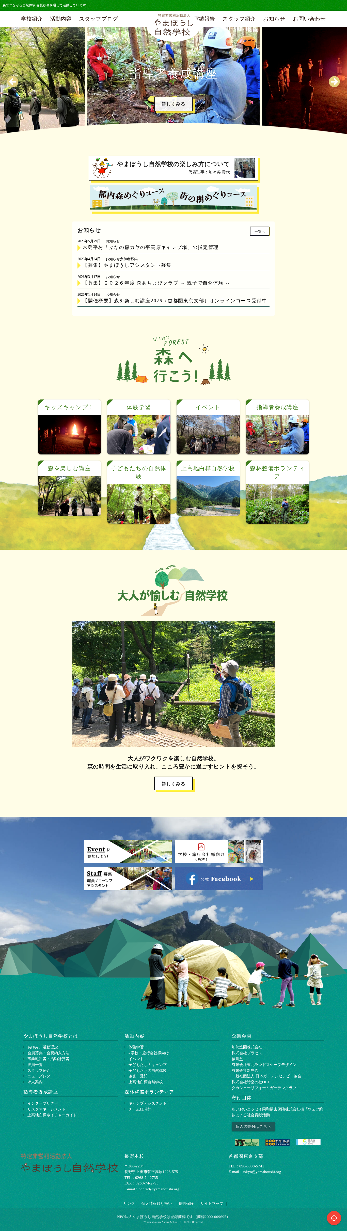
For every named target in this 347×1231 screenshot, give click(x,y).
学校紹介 (31, 19)
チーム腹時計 (140, 1109)
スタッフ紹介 (239, 19)
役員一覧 (35, 1064)
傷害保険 (186, 1203)
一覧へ (260, 231)
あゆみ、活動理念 (42, 1047)
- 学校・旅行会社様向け (149, 1053)
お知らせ (274, 19)
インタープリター (42, 1103)
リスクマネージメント (46, 1109)
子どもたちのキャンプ (148, 1064)
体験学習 (136, 1047)
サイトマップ (211, 1203)
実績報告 (204, 19)
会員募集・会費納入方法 (48, 1053)
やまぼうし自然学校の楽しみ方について (173, 167)
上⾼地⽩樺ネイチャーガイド (52, 1115)
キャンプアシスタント (148, 1103)
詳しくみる (183, 115)
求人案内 (35, 1082)
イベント (136, 1059)
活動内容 (60, 19)
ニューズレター (40, 1076)
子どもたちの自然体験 (148, 1070)
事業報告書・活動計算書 (48, 1059)
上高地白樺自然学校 (146, 1082)
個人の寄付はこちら (253, 1126)
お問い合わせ (309, 19)
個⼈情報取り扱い (156, 1203)
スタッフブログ (98, 19)
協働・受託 (138, 1076)
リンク (129, 1203)
